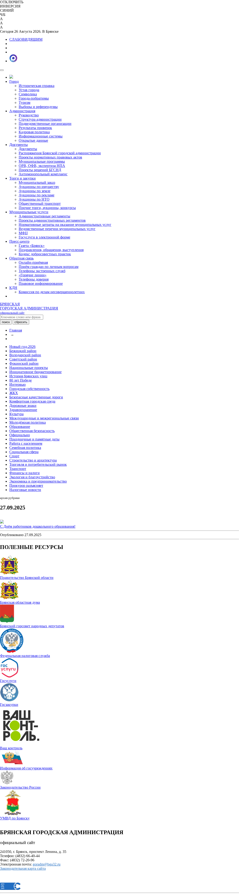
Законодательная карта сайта (23, 868)
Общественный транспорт (40, 204)
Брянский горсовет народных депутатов (32, 626)
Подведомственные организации (45, 124)
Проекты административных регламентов (52, 220)
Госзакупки (9, 705)
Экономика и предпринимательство (38, 481)
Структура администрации (40, 119)
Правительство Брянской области (26, 578)
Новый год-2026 (22, 347)
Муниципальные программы (42, 161)
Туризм (24, 103)
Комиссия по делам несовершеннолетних (52, 292)
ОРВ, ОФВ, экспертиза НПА (42, 166)
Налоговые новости (25, 490)
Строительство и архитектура (33, 460)
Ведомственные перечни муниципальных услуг (57, 229)
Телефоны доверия (34, 279)
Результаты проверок (35, 128)
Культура (16, 414)
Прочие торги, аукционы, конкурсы (47, 208)
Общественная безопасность (32, 431)
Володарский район (25, 355)
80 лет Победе (20, 380)
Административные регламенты (44, 216)
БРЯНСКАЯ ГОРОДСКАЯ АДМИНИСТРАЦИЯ (29, 308)
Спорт (14, 456)
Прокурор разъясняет (26, 485)
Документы (18, 145)
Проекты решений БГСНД (40, 170)
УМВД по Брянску (15, 818)
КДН (13, 288)
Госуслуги (8, 681)
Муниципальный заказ (37, 182)
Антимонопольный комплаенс (43, 174)
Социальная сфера (24, 452)
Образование (19, 427)
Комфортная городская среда (32, 401)
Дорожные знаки (22, 406)
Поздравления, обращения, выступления (51, 250)
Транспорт (17, 469)
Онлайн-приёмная (33, 262)
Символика (28, 94)
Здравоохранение (23, 410)
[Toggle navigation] (2, 70)
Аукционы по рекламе (36, 195)
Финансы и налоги (24, 473)
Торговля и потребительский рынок (38, 464)
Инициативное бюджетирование (35, 372)
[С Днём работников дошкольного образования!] (2, 522)
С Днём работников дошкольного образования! (37, 526)
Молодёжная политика (27, 422)
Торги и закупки (22, 178)
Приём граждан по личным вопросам (48, 267)
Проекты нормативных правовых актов (50, 157)
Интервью (17, 384)
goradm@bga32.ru (46, 864)
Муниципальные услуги (28, 212)
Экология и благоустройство (32, 477)
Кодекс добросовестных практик (45, 254)
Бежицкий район (22, 351)
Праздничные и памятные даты (34, 439)
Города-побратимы (34, 98)
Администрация (22, 111)
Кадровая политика (34, 132)
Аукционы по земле (34, 191)
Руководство (29, 115)
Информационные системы (41, 136)
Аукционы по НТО (34, 199)
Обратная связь (21, 258)
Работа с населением (25, 443)
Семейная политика (25, 448)
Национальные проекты (28, 368)
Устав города (29, 90)
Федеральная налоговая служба (25, 656)
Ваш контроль (11, 748)
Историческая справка (36, 86)
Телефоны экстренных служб (42, 271)
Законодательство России (20, 787)
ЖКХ (13, 393)
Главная (15, 330)
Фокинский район (24, 363)
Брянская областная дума (20, 602)
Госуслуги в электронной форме (44, 237)
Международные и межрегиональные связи (44, 418)
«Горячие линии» (32, 275)
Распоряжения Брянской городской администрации (60, 153)
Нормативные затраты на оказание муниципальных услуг (65, 225)
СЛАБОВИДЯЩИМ (25, 39)
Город (14, 81)
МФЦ (23, 233)
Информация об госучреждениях (26, 768)
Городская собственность (29, 389)
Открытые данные (33, 140)
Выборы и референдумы (38, 107)
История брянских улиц (28, 376)
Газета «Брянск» (32, 246)
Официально (19, 435)
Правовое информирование (41, 283)
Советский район (23, 359)
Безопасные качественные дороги (36, 397)
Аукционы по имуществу (39, 187)
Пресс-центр (19, 241)
